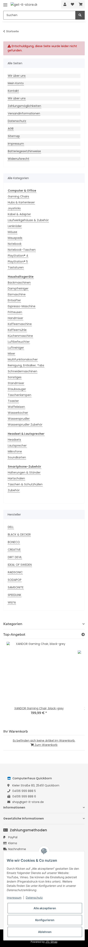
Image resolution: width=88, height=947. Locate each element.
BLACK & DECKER (19, 534)
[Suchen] (80, 15)
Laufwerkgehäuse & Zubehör (28, 220)
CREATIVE (14, 550)
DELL (11, 527)
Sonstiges (14, 377)
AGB (11, 128)
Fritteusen (15, 312)
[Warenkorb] (81, 4)
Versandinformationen (24, 113)
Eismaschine (17, 294)
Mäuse (12, 232)
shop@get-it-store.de (28, 802)
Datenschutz (17, 121)
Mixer (11, 354)
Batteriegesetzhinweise (24, 151)
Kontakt (13, 91)
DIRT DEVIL (15, 557)
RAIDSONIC (15, 572)
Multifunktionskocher (23, 359)
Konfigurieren (44, 920)
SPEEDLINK (14, 595)
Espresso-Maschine (21, 306)
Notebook (14, 244)
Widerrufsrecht (18, 159)
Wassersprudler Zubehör (25, 424)
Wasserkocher (18, 413)
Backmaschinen (19, 283)
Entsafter (14, 300)
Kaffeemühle (17, 330)
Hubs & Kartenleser (21, 202)
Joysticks (14, 208)
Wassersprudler (19, 419)
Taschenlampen (19, 395)
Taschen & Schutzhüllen (25, 484)
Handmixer (15, 318)
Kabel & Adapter (19, 214)
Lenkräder (15, 226)
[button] (65, 4)
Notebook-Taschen (22, 250)
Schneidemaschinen (22, 371)
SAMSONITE (16, 587)
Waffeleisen (16, 407)
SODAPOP (14, 580)
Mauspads (15, 238)
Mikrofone (15, 451)
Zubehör (14, 490)
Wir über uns (17, 76)
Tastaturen (16, 267)
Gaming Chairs (18, 196)
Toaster (13, 401)
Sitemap (14, 136)
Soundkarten (17, 457)
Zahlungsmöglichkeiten (24, 106)
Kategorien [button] (12, 624)
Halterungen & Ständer (24, 472)
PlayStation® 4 (18, 256)
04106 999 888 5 (24, 791)
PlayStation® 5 (18, 261)
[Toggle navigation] (5, 3)
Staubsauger (17, 389)
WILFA (12, 602)
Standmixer (16, 383)
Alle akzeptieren (45, 908)
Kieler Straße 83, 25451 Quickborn (35, 785)
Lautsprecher (17, 446)
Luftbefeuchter (19, 342)
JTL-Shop (51, 942)
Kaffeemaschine (20, 324)
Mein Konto (16, 83)
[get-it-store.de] (24, 4)
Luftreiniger (16, 348)
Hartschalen (16, 478)
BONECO (14, 542)
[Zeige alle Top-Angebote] (83, 635)
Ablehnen (45, 932)
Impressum (16, 144)
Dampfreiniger (18, 288)
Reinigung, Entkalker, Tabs (26, 365)
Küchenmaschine (20, 336)
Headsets (14, 440)
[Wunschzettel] (72, 4)
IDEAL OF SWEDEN (20, 565)
